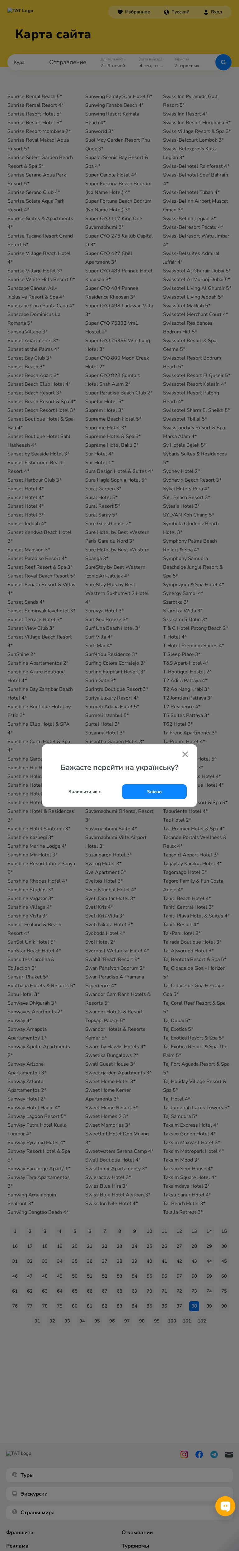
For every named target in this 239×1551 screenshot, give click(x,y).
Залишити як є (84, 792)
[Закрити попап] (185, 755)
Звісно (154, 792)
